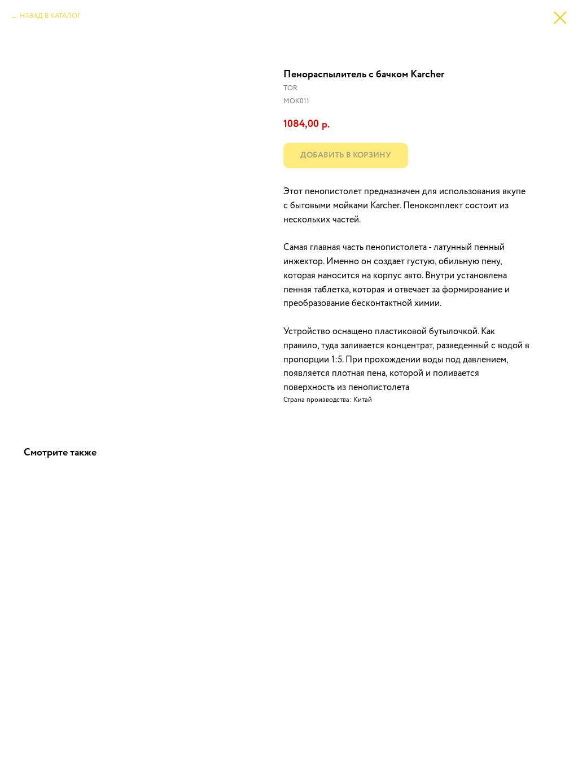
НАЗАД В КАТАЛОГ (50, 16)
